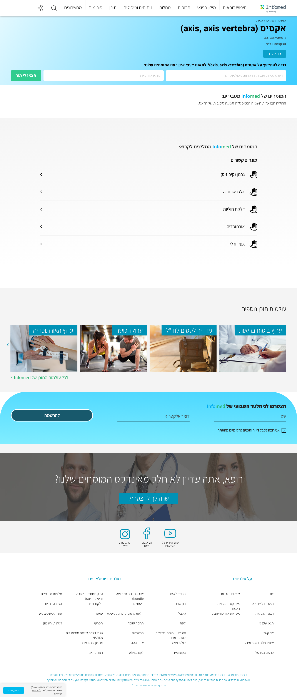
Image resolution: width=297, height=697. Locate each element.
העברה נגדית (53, 603)
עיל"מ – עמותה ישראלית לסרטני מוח (170, 635)
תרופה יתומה (135, 623)
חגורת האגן (96, 652)
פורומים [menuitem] (95, 7)
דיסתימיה (138, 603)
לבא (7, 345)
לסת (183, 623)
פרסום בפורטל (264, 652)
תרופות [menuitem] (184, 7)
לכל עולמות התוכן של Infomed (41, 377)
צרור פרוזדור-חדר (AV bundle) (130, 596)
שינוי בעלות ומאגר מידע (259, 643)
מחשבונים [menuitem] (73, 7)
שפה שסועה (136, 643)
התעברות (138, 633)
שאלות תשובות (230, 594)
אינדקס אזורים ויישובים (226, 613)
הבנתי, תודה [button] (14, 690)
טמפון (99, 613)
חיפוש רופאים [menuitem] (235, 7)
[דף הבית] (270, 8)
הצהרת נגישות (264, 613)
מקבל (182, 613)
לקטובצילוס (136, 652)
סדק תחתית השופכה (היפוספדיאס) (89, 596)
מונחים (270, 20)
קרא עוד (274, 53)
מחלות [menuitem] (165, 7)
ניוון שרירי (180, 603)
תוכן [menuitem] (113, 7)
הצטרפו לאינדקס (263, 603)
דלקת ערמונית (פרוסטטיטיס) (125, 613)
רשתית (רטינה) (52, 623)
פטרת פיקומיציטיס (50, 613)
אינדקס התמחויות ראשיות (228, 606)
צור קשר (269, 633)
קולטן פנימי (179, 643)
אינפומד (281, 20)
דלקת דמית (95, 603)
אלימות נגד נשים (51, 594)
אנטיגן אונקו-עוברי (91, 643)
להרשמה (52, 415)
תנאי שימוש (266, 623)
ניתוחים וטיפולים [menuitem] (137, 7)
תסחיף (98, 623)
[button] (54, 8)
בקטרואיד (179, 652)
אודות (270, 594)
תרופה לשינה (177, 594)
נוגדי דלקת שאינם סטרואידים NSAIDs (84, 635)
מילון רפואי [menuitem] (206, 7)
